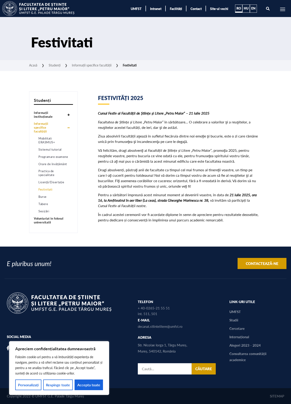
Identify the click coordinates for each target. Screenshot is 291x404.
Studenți (54, 65)
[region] (59, 368)
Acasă (33, 65)
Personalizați (28, 384)
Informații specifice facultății (91, 65)
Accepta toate (88, 384)
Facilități (176, 8)
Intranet (155, 8)
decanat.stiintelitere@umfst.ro (160, 326)
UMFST (136, 8)
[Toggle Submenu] (68, 114)
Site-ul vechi (219, 8)
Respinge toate (58, 384)
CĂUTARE (203, 368)
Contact (196, 8)
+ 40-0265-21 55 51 (154, 308)
